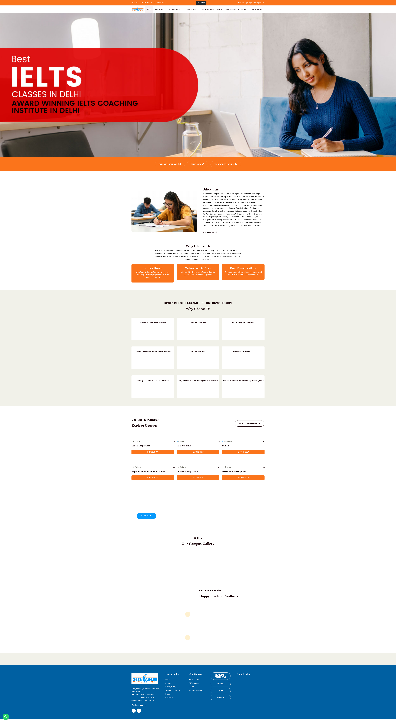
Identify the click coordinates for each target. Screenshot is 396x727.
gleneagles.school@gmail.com (255, 3)
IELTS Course (194, 679)
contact (221, 691)
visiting (220, 684)
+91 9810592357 (147, 3)
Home (149, 9)
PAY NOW (201, 3)
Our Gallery (192, 9)
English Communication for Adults (148, 471)
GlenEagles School (197, 723)
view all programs (248, 423)
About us (159, 9)
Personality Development (234, 471)
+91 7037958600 (169, 516)
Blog (219, 9)
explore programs (168, 164)
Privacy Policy (170, 687)
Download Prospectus (236, 9)
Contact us (257, 9)
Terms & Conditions (172, 690)
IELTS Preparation (140, 445)
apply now (196, 164)
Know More (208, 232)
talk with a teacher (224, 164)
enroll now (152, 452)
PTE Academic (184, 445)
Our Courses (175, 9)
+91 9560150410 (160, 3)
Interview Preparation (187, 471)
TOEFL (226, 445)
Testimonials (208, 9)
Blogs (167, 694)
